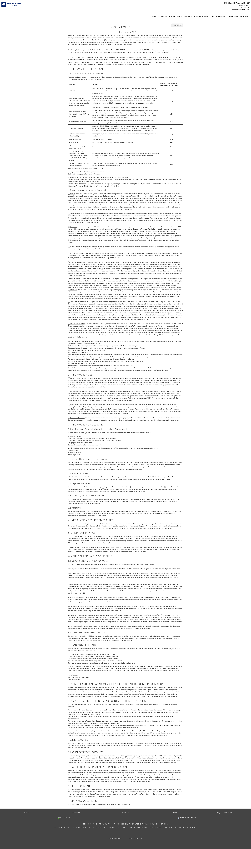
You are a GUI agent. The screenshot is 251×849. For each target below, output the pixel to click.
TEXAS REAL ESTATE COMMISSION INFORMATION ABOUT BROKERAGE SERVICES (158, 827)
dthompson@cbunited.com (241, 10)
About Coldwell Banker (217, 17)
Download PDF (177, 25)
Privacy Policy (107, 824)
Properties (163, 18)
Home (154, 17)
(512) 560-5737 (245, 7)
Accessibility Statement (130, 824)
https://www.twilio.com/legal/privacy (121, 400)
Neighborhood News (201, 17)
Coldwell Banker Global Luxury (237, 17)
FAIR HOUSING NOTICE (156, 824)
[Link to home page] (11, 4)
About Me (188, 18)
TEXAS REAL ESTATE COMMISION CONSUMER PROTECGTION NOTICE (86, 827)
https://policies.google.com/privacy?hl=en (166, 317)
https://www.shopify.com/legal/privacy (142, 238)
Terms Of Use (90, 824)
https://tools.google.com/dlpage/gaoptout (136, 319)
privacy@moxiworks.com (113, 543)
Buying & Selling (175, 18)
